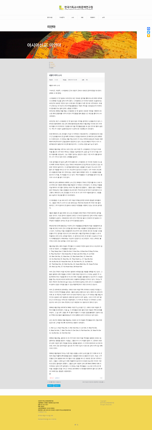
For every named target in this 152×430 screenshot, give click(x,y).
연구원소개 (41, 415)
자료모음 (52, 64)
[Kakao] (148, 35)
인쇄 (101, 378)
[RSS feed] (77, 424)
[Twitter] (148, 32)
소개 (103, 17)
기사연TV (61, 17)
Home (51, 62)
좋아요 (52, 378)
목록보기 (50, 385)
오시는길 (47, 415)
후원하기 (92, 17)
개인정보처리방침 (42, 419)
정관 (52, 415)
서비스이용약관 (52, 419)
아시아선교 (53, 66)
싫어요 (57, 378)
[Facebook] (75, 424)
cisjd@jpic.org (42, 412)
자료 (82, 17)
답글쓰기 (57, 385)
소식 (73, 17)
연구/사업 (49, 17)
